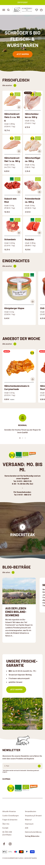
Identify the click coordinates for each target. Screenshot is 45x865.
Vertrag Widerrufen (32, 836)
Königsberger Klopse (14, 308)
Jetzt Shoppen (22, 54)
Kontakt (5, 828)
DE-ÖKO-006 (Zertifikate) (7, 833)
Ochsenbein (10, 239)
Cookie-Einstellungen (10, 816)
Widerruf (28, 820)
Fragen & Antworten (9, 820)
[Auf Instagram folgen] (10, 844)
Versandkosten (30, 811)
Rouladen (29, 239)
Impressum (29, 824)
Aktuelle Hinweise (9, 811)
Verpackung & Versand (33, 816)
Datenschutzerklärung (33, 832)
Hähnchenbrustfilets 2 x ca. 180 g (12, 117)
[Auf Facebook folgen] (4, 844)
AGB (26, 828)
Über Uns (5, 824)
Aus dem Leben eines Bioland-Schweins (15, 612)
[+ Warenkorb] (19, 107)
